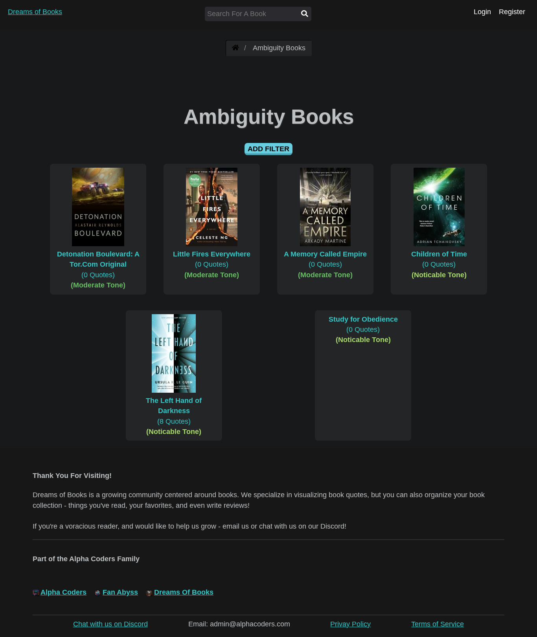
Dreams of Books (35, 12)
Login (482, 12)
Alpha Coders (63, 592)
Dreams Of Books (183, 592)
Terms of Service (437, 624)
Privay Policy (350, 624)
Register (512, 12)
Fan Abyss (120, 592)
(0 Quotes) (98, 264)
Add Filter (268, 149)
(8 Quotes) (174, 411)
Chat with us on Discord (110, 624)
